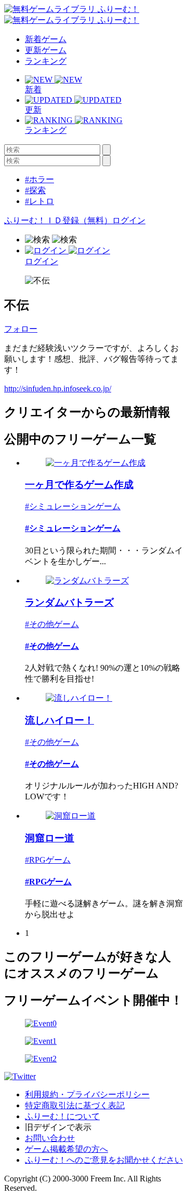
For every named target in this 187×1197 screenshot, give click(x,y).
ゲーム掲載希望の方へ (66, 1149)
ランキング (45, 61)
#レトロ (39, 201)
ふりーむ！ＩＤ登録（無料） (58, 220)
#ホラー (39, 179)
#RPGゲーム (48, 859)
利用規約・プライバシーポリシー (87, 1094)
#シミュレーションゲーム (73, 506)
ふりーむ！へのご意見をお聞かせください (104, 1159)
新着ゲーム (45, 39)
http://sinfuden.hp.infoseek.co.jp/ (57, 388)
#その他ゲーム (52, 624)
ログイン (128, 220)
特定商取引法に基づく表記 (75, 1105)
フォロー (20, 328)
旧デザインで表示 (58, 1127)
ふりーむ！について (62, 1116)
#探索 (35, 190)
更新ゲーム (45, 50)
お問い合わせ (50, 1138)
